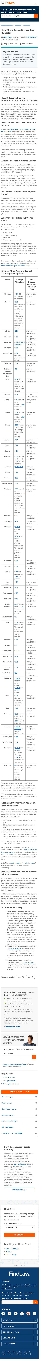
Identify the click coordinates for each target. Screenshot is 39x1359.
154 (16, 412)
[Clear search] (33, 1227)
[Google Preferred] (34, 1313)
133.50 (17, 527)
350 (16, 622)
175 (16, 489)
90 (16, 714)
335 (16, 599)
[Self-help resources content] (35, 1332)
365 (16, 516)
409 (16, 379)
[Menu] (2, 3)
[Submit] (34, 1057)
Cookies (26, 1354)
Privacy (10, 1354)
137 (16, 593)
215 (16, 400)
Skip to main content (19, 2)
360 (16, 353)
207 (23, 417)
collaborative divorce (14, 949)
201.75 (17, 651)
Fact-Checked (27, 44)
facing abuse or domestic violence (22, 863)
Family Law (18, 25)
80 (16, 369)
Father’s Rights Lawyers (10, 1121)
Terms (3, 1354)
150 (22, 606)
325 (16, 708)
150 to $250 (19, 467)
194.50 (17, 757)
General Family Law (13, 1248)
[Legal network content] (35, 1344)
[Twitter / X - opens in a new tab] (16, 1313)
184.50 (17, 678)
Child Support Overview (11, 1084)
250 (16, 302)
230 (16, 348)
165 (16, 337)
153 (16, 461)
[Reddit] (28, 1313)
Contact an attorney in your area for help (15, 266)
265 (23, 404)
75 (16, 604)
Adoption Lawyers (8, 1127)
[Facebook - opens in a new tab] (3, 1313)
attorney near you (27, 962)
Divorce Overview (9, 1077)
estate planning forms (22, 1164)
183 (16, 640)
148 (16, 457)
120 (16, 472)
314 (16, 737)
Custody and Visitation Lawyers (12, 1133)
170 (16, 561)
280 (16, 331)
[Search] (36, 3)
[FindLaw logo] (10, 3)
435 (16, 342)
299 (16, 576)
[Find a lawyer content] (35, 1326)
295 (16, 721)
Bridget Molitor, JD (31, 37)
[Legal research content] (35, 1338)
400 (16, 294)
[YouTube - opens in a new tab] (9, 1313)
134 (16, 742)
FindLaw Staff (7, 37)
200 (16, 483)
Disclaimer (18, 1354)
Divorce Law (26, 25)
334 (16, 425)
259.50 (17, 688)
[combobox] (19, 1227)
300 (16, 588)
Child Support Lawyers (9, 1109)
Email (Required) (8, 1053)
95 (16, 673)
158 (16, 566)
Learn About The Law (7, 25)
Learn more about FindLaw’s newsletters (14, 1064)
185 (16, 445)
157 (16, 440)
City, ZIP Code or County (12, 1223)
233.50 (17, 536)
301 (16, 645)
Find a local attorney (12, 1026)
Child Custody (11, 1255)
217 (16, 572)
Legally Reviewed (10, 44)
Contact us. (8, 1289)
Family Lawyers (7, 1103)
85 (16, 765)
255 (23, 494)
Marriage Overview (9, 1081)
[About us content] (35, 1320)
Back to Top (20, 1266)
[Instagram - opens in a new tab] (22, 1313)
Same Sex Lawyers (8, 1115)
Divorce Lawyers (7, 1097)
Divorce (8, 1252)
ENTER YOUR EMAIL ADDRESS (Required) (14, 1299)
